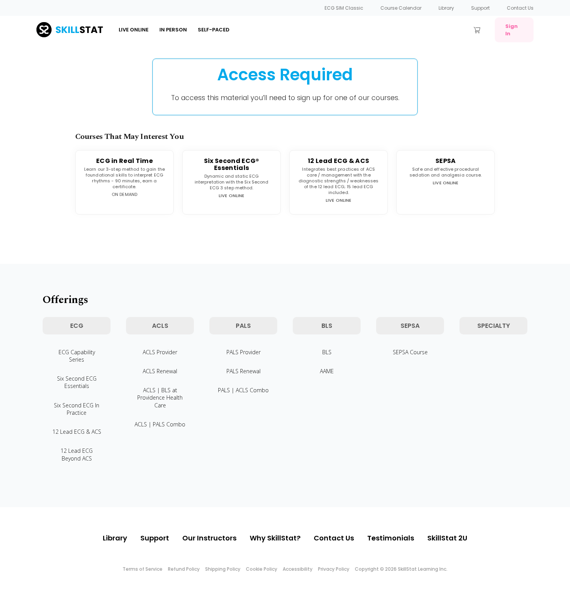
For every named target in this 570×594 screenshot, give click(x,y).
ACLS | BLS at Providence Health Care (160, 397)
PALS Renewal (243, 371)
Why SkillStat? (275, 538)
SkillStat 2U (447, 538)
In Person (173, 29)
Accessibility (298, 569)
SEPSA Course (410, 352)
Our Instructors (209, 538)
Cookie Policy (261, 569)
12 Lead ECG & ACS (76, 431)
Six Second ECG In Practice (76, 409)
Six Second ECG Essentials (77, 382)
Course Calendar (400, 8)
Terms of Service (142, 569)
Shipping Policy (222, 569)
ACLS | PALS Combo (160, 424)
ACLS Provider (160, 352)
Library (446, 8)
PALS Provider (243, 352)
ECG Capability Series (77, 355)
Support (480, 8)
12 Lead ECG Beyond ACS (76, 454)
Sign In (511, 30)
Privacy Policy (333, 569)
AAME (327, 371)
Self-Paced (214, 29)
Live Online (134, 29)
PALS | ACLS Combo (243, 390)
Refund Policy (184, 569)
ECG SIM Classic (344, 8)
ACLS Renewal (160, 371)
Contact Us (520, 8)
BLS (327, 352)
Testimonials (390, 538)
